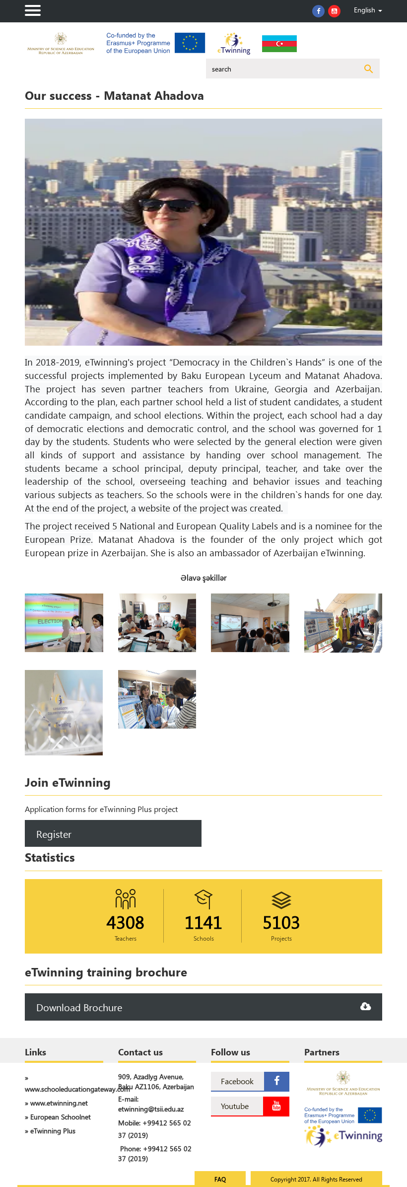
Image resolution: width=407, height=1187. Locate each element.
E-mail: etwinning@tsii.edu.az (151, 1103)
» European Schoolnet (58, 1116)
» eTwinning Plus (50, 1130)
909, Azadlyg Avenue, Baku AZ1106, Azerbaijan (156, 1081)
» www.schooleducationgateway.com (64, 1083)
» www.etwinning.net (56, 1103)
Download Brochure (79, 1007)
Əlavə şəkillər (204, 577)
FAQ (220, 1179)
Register (53, 833)
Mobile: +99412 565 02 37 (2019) (154, 1129)
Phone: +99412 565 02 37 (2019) (155, 1153)
